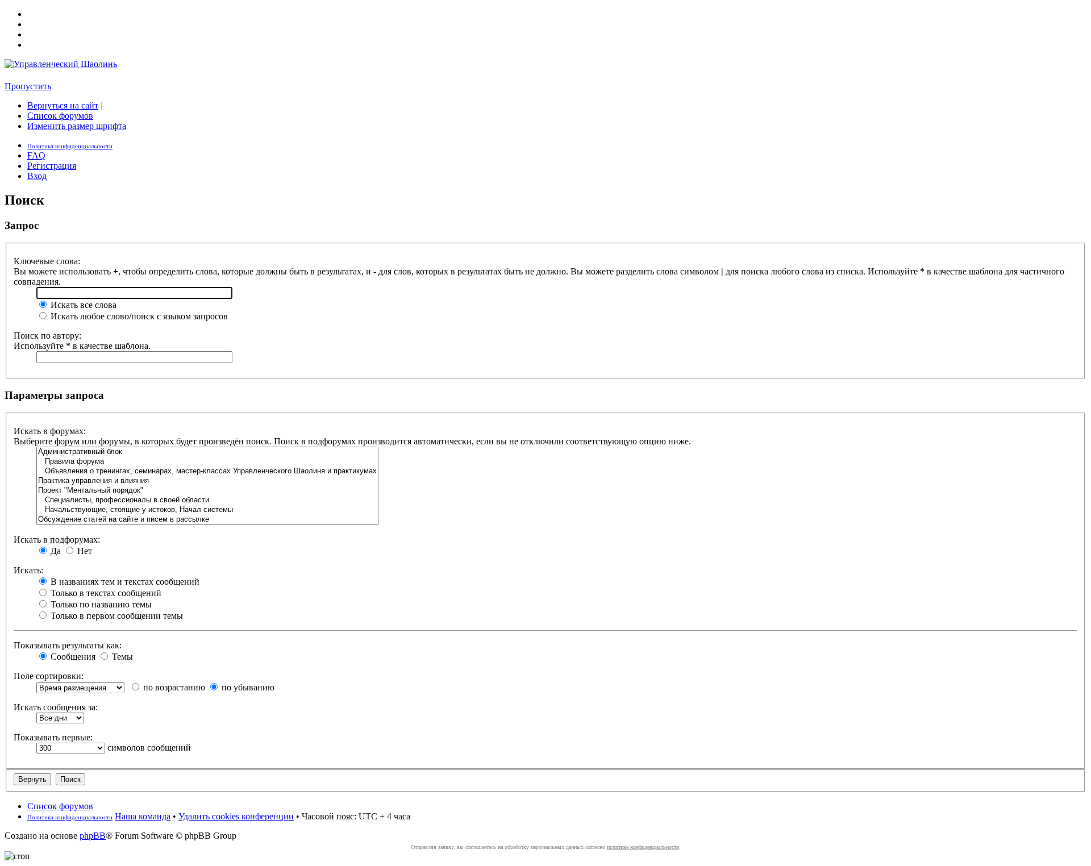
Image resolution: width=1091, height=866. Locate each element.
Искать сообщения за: (56, 707)
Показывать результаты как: (68, 645)
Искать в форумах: (50, 431)
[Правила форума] (207, 462)
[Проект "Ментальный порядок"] (207, 491)
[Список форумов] (61, 64)
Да (54, 551)
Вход (37, 176)
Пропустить (28, 86)
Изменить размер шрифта (76, 126)
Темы (121, 656)
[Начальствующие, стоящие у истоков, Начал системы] (207, 510)
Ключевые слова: (47, 261)
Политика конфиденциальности (70, 146)
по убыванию (246, 687)
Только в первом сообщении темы (115, 616)
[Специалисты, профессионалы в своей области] (207, 500)
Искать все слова (82, 305)
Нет (83, 551)
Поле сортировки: (49, 676)
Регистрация (51, 165)
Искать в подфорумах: (57, 539)
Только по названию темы (100, 604)
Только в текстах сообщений (104, 593)
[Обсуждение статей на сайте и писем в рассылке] (207, 519)
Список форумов (60, 115)
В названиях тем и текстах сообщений (123, 581)
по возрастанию (173, 687)
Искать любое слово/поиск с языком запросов (138, 316)
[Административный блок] (207, 452)
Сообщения (71, 656)
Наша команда (142, 816)
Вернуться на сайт (62, 105)
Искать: (28, 570)
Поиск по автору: (47, 335)
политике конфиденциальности (643, 847)
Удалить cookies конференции (236, 816)
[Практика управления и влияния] (207, 481)
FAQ (36, 155)
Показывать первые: (53, 737)
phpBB (93, 835)
